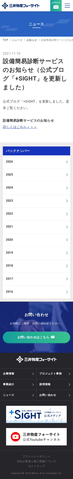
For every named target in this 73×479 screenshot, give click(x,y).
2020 (9, 240)
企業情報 (8, 373)
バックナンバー (18, 151)
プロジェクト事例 (50, 373)
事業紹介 (8, 384)
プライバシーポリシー (36, 456)
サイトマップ (36, 466)
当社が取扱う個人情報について (36, 461)
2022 (9, 213)
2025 (9, 174)
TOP (5, 40)
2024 (9, 187)
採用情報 (44, 384)
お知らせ (32, 40)
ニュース (17, 40)
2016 (9, 292)
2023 (9, 200)
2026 (9, 161)
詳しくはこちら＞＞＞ (20, 127)
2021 (9, 226)
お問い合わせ (47, 394)
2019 (9, 252)
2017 (9, 279)
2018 (9, 265)
